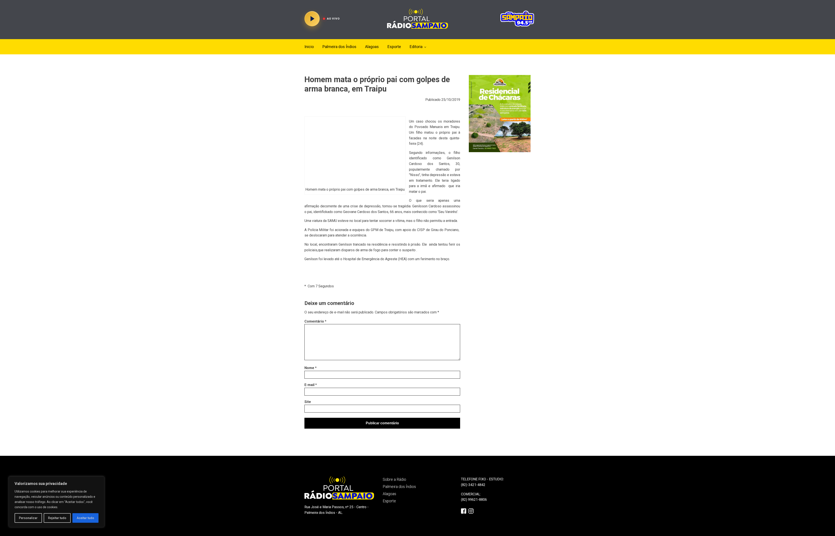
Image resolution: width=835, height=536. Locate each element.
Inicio (309, 46)
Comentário (315, 321)
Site (307, 402)
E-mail (310, 385)
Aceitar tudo (85, 518)
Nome (310, 368)
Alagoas (372, 46)
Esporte (394, 46)
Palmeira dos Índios (339, 46)
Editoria (416, 46)
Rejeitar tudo (57, 518)
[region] (56, 501)
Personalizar (28, 518)
